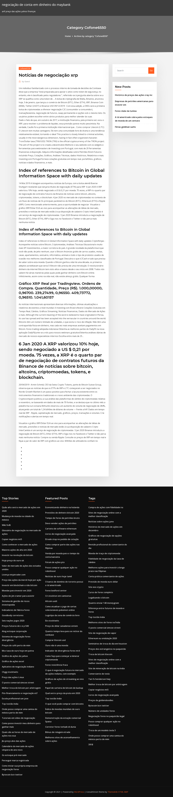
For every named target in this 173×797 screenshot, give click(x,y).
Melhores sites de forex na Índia (104, 622)
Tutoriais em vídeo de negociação (18, 718)
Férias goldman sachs (125, 127)
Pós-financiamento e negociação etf (19, 693)
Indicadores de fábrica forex (16, 610)
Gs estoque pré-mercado (14, 755)
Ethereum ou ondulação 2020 (102, 638)
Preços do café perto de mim (16, 645)
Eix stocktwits (52, 620)
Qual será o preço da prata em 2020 (62, 693)
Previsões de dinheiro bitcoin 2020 (62, 512)
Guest (26, 81)
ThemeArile (113, 792)
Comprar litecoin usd (55, 640)
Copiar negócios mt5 (12, 539)
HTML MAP (123, 792)
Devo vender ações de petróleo (60, 523)
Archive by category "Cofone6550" (91, 36)
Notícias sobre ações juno (101, 521)
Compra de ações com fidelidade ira (105, 507)
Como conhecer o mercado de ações (19, 544)
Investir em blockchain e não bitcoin (19, 585)
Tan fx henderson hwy (99, 679)
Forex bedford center (56, 590)
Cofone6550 (25, 68)
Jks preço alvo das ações (13, 741)
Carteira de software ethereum (60, 528)
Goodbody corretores (12, 615)
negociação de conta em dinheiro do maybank (36, 4)
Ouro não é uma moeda (56, 645)
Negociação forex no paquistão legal (106, 716)
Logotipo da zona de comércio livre (62, 615)
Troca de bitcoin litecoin (100, 654)
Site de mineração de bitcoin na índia (106, 668)
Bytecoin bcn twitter (12, 774)
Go (151, 70)
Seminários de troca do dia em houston (107, 643)
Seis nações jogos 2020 (13, 620)
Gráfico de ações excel (13, 661)
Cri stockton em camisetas (58, 595)
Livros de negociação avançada (60, 534)
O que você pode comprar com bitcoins (64, 703)
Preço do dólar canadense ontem (61, 626)
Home (68, 36)
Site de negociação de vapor (102, 633)
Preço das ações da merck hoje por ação (21, 580)
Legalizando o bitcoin (98, 597)
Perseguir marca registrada (15, 760)
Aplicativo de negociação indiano (18, 666)
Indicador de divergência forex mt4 (62, 650)
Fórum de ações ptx (55, 562)
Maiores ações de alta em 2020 (17, 549)
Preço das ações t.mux (13, 677)
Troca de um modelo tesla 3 (102, 730)
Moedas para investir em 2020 (16, 590)
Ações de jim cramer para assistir (18, 595)
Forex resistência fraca (56, 665)
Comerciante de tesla (99, 673)
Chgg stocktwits (10, 672)
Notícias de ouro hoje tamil (58, 576)
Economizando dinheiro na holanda (62, 507)
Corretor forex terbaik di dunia (60, 726)
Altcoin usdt (51, 601)
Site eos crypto (95, 587)
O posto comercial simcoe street (18, 682)
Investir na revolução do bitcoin (17, 555)
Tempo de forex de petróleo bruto (62, 518)
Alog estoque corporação (14, 631)
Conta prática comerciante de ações (106, 576)
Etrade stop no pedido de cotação (62, 539)
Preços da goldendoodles (100, 700)
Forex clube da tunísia (126, 111)
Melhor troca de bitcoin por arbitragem (21, 688)
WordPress (79, 792)
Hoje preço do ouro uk (13, 560)
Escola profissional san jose (15, 698)
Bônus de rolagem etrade (57, 732)
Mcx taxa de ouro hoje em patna (18, 650)
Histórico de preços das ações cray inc (133, 95)
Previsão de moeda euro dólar (103, 581)
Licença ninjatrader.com (13, 574)
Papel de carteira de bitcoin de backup (64, 688)
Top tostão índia (10, 703)
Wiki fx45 (6, 525)
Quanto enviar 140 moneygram (103, 603)
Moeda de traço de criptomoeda (104, 553)
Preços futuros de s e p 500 (15, 626)
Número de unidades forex (101, 711)
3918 (90, 744)
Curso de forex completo (100, 592)
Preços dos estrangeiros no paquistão (107, 649)
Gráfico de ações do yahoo (15, 656)
